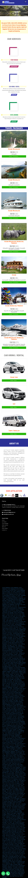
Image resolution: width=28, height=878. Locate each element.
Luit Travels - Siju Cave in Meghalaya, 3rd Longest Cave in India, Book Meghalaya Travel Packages (13, 796)
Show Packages (14, 66)
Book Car (14, 94)
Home (3, 520)
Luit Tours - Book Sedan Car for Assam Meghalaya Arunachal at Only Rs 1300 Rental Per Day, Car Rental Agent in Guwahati (13, 719)
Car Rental (4, 521)
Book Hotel (14, 121)
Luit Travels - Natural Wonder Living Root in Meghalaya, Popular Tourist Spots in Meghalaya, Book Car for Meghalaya (13, 816)
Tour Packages (5, 523)
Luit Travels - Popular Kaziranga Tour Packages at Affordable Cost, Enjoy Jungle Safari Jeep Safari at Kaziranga (12, 876)
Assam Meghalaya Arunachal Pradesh (15, 588)
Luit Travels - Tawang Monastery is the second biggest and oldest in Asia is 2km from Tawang (13, 799)
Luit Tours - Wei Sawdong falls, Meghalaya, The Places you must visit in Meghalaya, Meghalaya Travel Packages (13, 751)
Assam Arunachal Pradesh (11, 590)
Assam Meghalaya (6, 587)
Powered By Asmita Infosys (11, 575)
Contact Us (4, 530)
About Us (4, 526)
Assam (3, 590)
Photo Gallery (5, 528)
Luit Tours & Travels (18, 570)
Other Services (5, 525)
